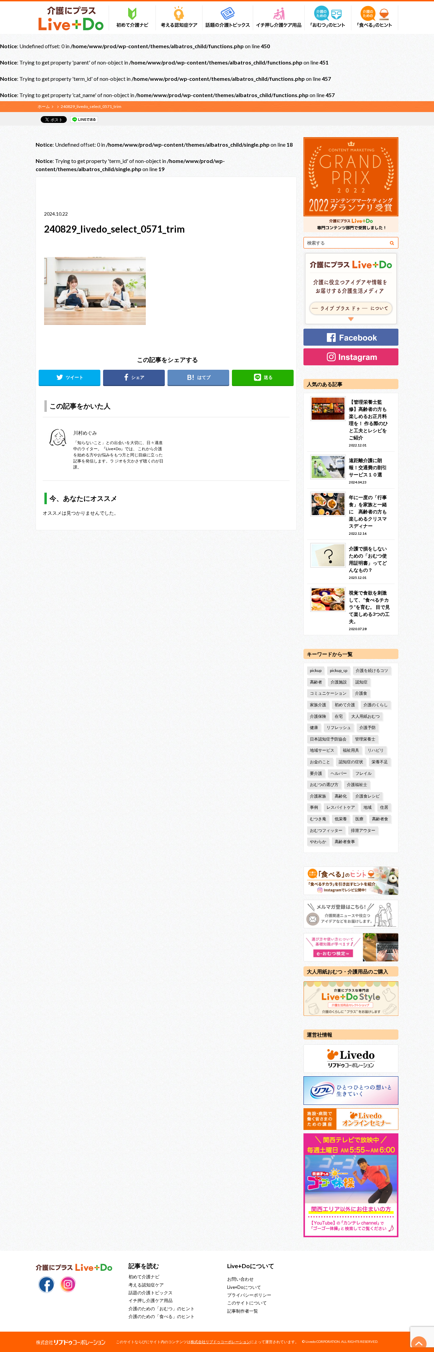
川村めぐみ (85, 433)
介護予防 (367, 727)
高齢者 (316, 681)
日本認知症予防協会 (328, 739)
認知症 (361, 681)
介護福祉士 (357, 784)
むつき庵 (318, 818)
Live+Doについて (244, 1287)
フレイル (363, 773)
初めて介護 (345, 704)
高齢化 (341, 796)
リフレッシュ (339, 727)
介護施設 (339, 681)
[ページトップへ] (419, 1344)
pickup (315, 670)
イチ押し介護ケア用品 (151, 1300)
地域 (367, 807)
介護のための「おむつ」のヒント (162, 1308)
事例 (314, 807)
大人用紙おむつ (365, 716)
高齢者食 (380, 818)
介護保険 (318, 716)
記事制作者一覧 (242, 1311)
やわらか (318, 841)
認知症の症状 (351, 761)
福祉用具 (351, 750)
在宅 (339, 716)
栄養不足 (380, 761)
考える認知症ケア (146, 1284)
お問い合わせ (240, 1279)
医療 (359, 818)
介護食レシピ (367, 796)
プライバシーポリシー (249, 1295)
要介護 (316, 773)
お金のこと (320, 761)
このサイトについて (247, 1302)
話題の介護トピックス (151, 1292)
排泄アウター (363, 830)
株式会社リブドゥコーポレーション (220, 1341)
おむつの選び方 (324, 784)
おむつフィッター (326, 830)
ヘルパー (339, 773)
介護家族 (318, 796)
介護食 (361, 693)
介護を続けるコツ (372, 670)
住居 (384, 807)
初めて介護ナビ (144, 1276)
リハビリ (376, 750)
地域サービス (322, 750)
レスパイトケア (341, 807)
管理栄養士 (365, 739)
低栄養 (341, 818)
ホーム (44, 106)
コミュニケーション (328, 693)
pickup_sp (338, 670)
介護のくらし (375, 704)
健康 (314, 727)
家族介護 (318, 704)
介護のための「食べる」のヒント (162, 1316)
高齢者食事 (345, 841)
